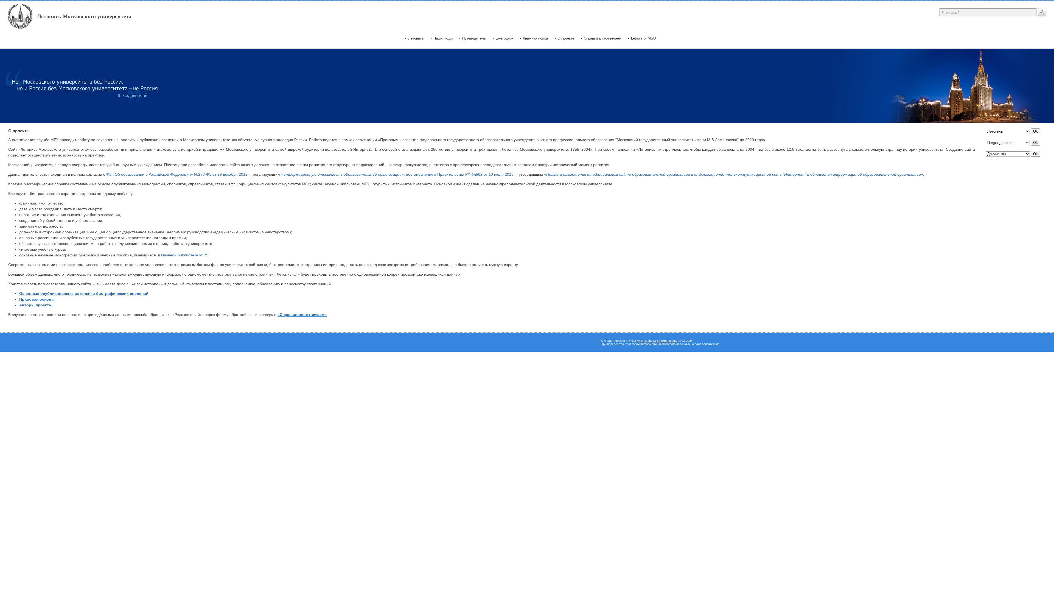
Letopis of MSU (643, 38)
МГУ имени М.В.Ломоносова (657, 340)
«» (342, 174)
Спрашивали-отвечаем (602, 38)
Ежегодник (504, 38)
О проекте (565, 38)
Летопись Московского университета (84, 16)
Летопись (416, 38)
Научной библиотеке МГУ (184, 255)
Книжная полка (535, 38)
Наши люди (443, 38)
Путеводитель (474, 38)
